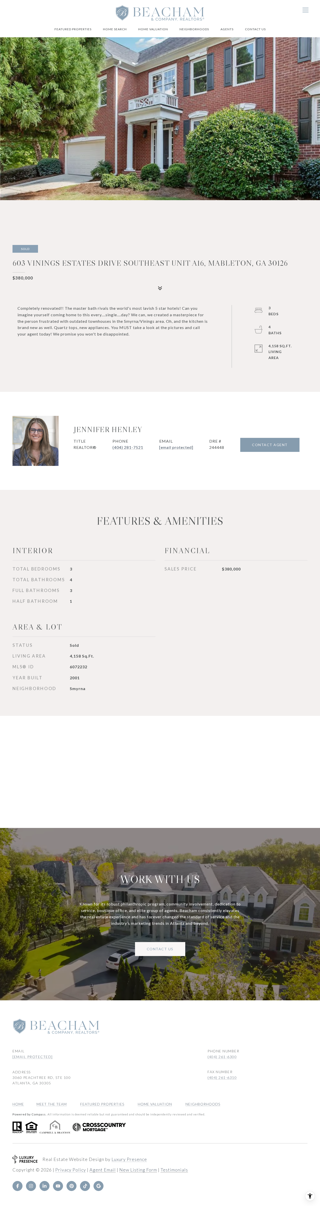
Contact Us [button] (160, 949)
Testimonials (174, 1169)
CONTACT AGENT (270, 445)
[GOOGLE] (99, 1186)
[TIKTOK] (85, 1186)
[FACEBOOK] (17, 1186)
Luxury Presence (129, 1159)
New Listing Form (138, 1169)
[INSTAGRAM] (31, 1186)
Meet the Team (51, 1104)
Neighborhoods (194, 29)
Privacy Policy (70, 1169)
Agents (227, 29)
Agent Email (103, 1169)
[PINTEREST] (71, 1186)
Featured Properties (73, 29)
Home (18, 1104)
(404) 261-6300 (222, 1057)
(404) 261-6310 (222, 1077)
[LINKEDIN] (45, 1186)
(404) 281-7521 (127, 447)
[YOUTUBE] (58, 1186)
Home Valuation (153, 29)
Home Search (115, 29)
